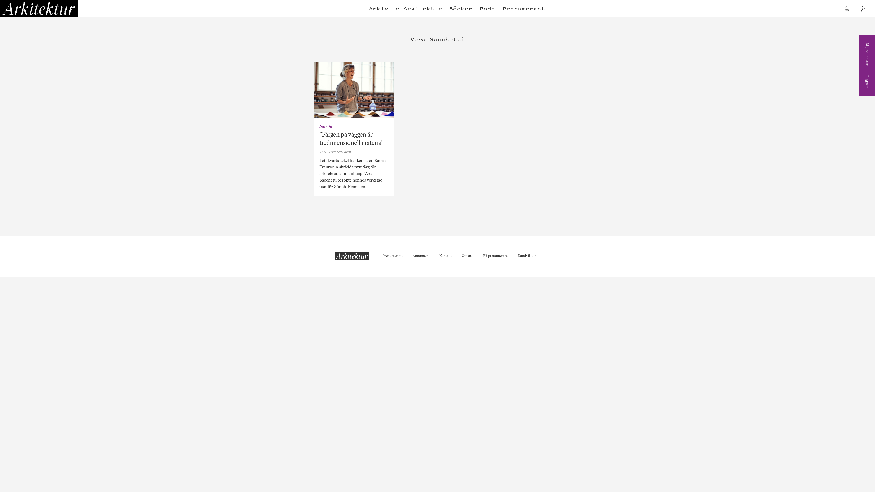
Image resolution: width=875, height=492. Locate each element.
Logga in (867, 81)
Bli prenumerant (867, 55)
